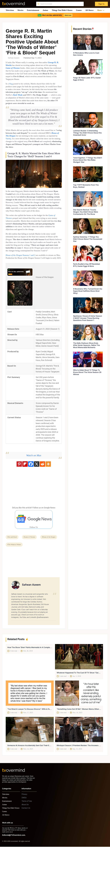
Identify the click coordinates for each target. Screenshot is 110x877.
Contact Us (26, 836)
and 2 (37, 278)
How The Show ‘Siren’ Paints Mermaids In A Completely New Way (34, 673)
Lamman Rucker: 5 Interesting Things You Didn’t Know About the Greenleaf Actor (87, 133)
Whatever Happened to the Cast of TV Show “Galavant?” (81, 698)
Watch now (68, 15)
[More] (48, 490)
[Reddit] (42, 490)
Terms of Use (27, 829)
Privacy (24, 822)
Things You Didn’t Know (63, 10)
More (100, 10)
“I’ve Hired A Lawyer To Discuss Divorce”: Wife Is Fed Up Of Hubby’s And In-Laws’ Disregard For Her (48, 735)
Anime (46, 10)
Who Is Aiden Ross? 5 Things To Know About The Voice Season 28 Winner (87, 372)
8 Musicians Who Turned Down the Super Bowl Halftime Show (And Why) (87, 291)
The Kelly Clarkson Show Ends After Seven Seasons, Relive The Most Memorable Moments (86, 345)
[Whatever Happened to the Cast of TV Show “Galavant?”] (79, 682)
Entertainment (33, 10)
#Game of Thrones (31, 563)
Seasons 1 (29, 278)
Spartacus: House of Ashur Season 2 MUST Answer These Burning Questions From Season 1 (87, 318)
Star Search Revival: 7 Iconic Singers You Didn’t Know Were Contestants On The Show (85, 212)
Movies (20, 10)
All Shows (90, 10)
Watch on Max (33, 481)
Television (10, 10)
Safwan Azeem (13, 58)
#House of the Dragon (15, 570)
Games (79, 10)
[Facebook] (31, 490)
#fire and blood (12, 563)
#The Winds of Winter (37, 570)
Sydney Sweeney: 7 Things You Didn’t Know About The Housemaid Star (87, 239)
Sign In (101, 4)
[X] (36, 490)
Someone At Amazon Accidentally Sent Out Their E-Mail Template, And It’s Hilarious (41, 771)
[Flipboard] (25, 490)
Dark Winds (41, 98)
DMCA (24, 825)
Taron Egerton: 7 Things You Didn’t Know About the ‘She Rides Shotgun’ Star (87, 160)
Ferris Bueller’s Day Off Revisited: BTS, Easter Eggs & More (86, 265)
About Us (25, 832)
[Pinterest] (19, 490)
